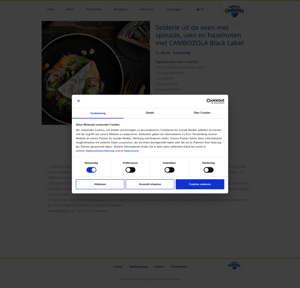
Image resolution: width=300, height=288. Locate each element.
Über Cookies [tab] (202, 112)
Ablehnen (100, 184)
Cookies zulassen (200, 184)
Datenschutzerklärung (100, 150)
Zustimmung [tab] (98, 113)
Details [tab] (150, 112)
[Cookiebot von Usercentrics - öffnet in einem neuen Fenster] (209, 101)
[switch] (130, 170)
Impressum (131, 150)
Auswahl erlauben (150, 184)
